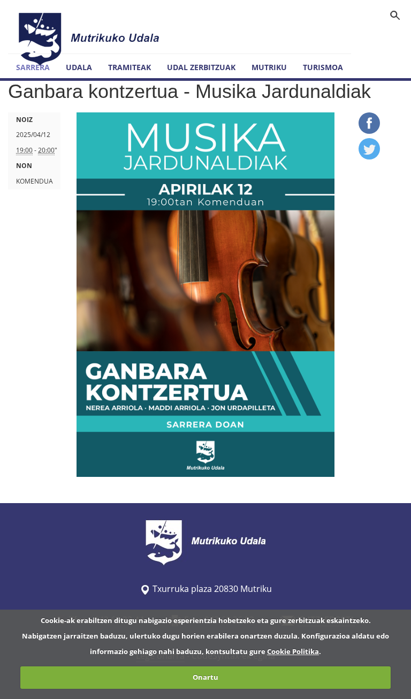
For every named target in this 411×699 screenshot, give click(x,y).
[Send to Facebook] (369, 130)
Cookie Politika (293, 651)
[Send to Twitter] (369, 156)
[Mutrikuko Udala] (90, 39)
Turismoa (323, 67)
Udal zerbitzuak (201, 67)
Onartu (205, 677)
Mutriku (269, 67)
